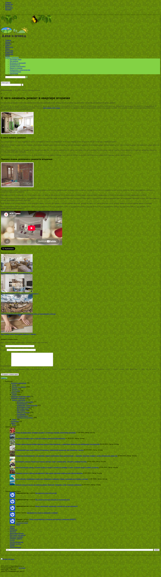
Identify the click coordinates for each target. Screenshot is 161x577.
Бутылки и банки (22, 523)
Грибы (7, 49)
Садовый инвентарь (18, 398)
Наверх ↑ (4, 378)
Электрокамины (15, 547)
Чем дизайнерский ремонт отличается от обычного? (20, 293)
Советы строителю (12, 57)
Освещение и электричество (20, 70)
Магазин (8, 9)
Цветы (13, 423)
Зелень (12, 528)
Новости (14, 393)
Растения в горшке (16, 537)
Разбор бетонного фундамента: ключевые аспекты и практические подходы (28, 314)
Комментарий (6, 366)
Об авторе (9, 4)
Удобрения (9, 54)
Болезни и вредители (18, 383)
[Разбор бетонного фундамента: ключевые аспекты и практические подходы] (17, 312)
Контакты (8, 6)
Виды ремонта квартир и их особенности (15, 273)
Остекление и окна (23, 407)
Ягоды (7, 56)
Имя (3, 346)
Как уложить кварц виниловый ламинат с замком (18, 334)
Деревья (8, 44)
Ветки (18, 524)
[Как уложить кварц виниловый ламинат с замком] (17, 332)
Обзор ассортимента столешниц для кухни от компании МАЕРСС (52, 519)
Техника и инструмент (18, 66)
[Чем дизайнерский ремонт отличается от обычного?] (17, 292)
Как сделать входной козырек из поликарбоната (52, 499)
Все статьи (9, 8)
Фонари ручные (15, 544)
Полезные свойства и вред (20, 396)
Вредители (9, 47)
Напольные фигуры (17, 533)
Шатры (12, 545)
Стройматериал (15, 71)
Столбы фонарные (16, 542)
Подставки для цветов (17, 535)
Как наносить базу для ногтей (46, 493)
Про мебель (14, 61)
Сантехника (14, 73)
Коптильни (13, 530)
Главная (8, 2)
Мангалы (13, 531)
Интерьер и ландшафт (18, 63)
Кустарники (9, 51)
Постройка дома (15, 59)
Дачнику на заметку (19, 387)
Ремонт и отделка (16, 68)
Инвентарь (9, 52)
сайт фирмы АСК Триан (51, 108)
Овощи (7, 42)
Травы (7, 45)
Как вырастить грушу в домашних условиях (42, 513)
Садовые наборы (16, 538)
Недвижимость (15, 64)
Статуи (12, 540)
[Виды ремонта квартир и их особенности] (17, 271)
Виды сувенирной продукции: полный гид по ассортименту (56, 506)
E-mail (3, 350)
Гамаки (12, 526)
